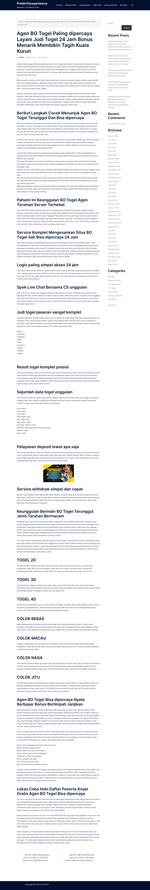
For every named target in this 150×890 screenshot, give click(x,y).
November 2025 (114, 170)
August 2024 (113, 227)
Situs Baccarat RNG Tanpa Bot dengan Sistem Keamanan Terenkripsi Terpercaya (119, 73)
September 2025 (114, 178)
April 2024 (112, 242)
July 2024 (112, 230)
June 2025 (112, 189)
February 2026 (113, 159)
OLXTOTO (45, 884)
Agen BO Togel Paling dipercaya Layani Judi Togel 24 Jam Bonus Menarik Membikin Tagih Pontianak (80, 857)
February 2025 (113, 204)
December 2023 (114, 257)
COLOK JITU (28, 677)
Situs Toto (112, 305)
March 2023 (112, 264)
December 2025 (114, 166)
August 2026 (113, 136)
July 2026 (112, 140)
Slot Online (123, 5)
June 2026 (112, 144)
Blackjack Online (70, 5)
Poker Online (97, 5)
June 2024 (112, 234)
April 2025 (112, 196)
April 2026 (112, 151)
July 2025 (112, 185)
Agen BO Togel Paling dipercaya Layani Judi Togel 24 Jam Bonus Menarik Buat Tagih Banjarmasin (36, 857)
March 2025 (112, 200)
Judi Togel (42, 57)
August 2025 (113, 181)
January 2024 (113, 253)
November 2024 (114, 215)
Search (110, 23)
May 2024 (112, 238)
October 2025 (113, 174)
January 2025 (113, 208)
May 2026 (112, 147)
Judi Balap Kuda (84, 5)
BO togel (31, 99)
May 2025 (112, 193)
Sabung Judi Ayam (110, 5)
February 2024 (113, 249)
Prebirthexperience (32, 3)
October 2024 (113, 219)
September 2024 (114, 223)
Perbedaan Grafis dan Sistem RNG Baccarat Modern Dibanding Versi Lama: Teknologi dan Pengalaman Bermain (119, 102)
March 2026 (112, 155)
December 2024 (114, 212)
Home (21, 22)
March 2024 (112, 246)
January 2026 (113, 162)
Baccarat (60, 5)
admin (21, 57)
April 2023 (112, 261)
